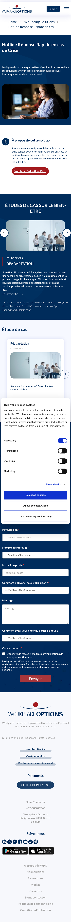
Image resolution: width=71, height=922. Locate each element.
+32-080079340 (35, 808)
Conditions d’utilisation (35, 910)
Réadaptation (19, 343)
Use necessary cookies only (35, 516)
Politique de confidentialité (35, 903)
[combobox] (35, 537)
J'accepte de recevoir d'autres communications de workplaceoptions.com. (35, 655)
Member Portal (35, 749)
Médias (35, 884)
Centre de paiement (35, 784)
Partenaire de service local (35, 763)
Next (64, 374)
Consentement (12, 648)
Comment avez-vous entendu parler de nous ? (30, 630)
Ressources (35, 878)
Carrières (35, 891)
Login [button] (52, 8)
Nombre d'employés (15, 547)
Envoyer (35, 678)
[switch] (62, 450)
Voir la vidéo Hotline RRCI (30, 171)
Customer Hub (35, 756)
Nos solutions (35, 872)
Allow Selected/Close (35, 505)
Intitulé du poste (13, 565)
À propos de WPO (35, 865)
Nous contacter (35, 897)
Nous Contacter (35, 802)
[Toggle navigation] (66, 8)
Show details (53, 484)
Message (8, 600)
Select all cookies (36, 495)
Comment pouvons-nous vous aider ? (25, 582)
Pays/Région (10, 529)
